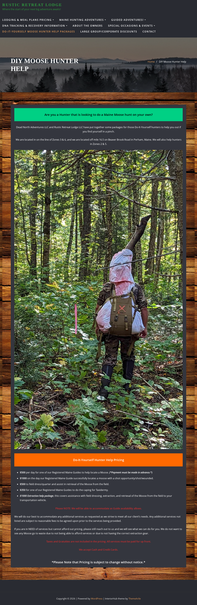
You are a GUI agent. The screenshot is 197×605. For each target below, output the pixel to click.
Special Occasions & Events (131, 25)
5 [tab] (106, 442)
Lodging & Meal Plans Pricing (27, 20)
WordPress (97, 598)
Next (177, 299)
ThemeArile (135, 598)
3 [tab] (97, 442)
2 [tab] (92, 442)
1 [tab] (88, 442)
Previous (19, 299)
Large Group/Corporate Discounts (108, 31)
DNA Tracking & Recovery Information (34, 25)
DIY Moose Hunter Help (172, 61)
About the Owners (88, 25)
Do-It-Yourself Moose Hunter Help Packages (38, 31)
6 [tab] (111, 442)
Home (151, 61)
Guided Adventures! (128, 20)
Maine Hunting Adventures (82, 20)
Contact (149, 31)
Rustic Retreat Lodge (32, 5)
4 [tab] (102, 442)
